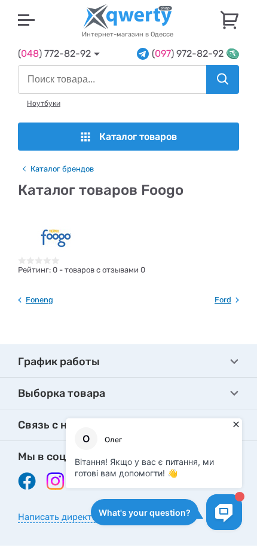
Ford (223, 299)
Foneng (39, 299)
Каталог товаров (138, 136)
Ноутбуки (43, 103)
